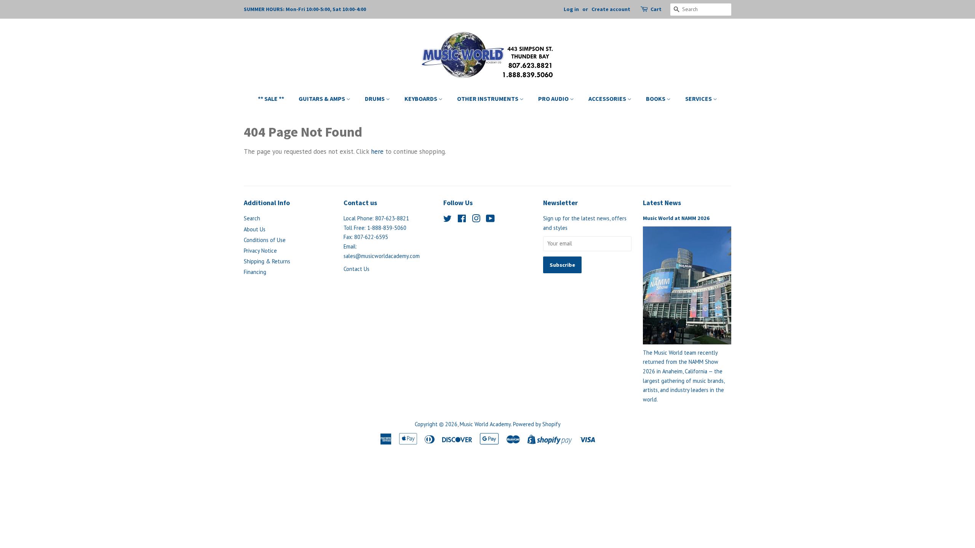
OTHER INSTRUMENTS (488, 98)
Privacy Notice (260, 250)
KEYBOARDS (421, 98)
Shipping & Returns (267, 261)
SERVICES (699, 98)
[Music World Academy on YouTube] (490, 219)
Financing (255, 272)
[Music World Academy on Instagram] (476, 219)
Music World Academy (485, 424)
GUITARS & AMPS (322, 98)
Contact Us (356, 268)
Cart (656, 9)
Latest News (662, 202)
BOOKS (656, 98)
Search (252, 218)
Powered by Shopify (537, 424)
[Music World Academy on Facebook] (461, 219)
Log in (571, 9)
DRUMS (375, 98)
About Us (254, 229)
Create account (610, 9)
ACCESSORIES (607, 98)
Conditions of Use (265, 240)
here (377, 151)
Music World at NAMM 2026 (676, 218)
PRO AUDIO (554, 98)
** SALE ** (271, 98)
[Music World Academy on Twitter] (447, 219)
